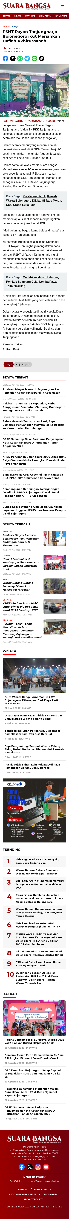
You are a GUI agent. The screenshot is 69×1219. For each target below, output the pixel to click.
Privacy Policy (33, 1199)
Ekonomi (61, 15)
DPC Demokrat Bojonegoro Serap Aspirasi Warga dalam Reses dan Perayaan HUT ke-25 (33, 1073)
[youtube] (46, 1169)
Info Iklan (41, 1189)
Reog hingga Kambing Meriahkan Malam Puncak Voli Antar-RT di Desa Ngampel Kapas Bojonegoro (39, 898)
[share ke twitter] (13, 60)
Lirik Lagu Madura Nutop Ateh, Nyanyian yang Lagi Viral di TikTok (38, 925)
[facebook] (22, 1169)
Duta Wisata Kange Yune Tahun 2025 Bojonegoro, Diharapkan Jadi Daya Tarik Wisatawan (32, 700)
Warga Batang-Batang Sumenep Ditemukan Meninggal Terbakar (18, 586)
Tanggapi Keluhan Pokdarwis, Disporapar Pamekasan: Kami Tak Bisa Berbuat (32, 732)
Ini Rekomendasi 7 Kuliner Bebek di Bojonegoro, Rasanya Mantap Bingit (39, 953)
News (17, 15)
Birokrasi (45, 15)
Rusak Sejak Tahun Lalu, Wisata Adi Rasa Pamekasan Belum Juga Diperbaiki (32, 766)
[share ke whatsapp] (20, 60)
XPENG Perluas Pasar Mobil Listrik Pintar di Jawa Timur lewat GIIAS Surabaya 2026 (20, 607)
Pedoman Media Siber (22, 1194)
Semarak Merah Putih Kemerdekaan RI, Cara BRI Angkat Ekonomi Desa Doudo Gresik (34, 1056)
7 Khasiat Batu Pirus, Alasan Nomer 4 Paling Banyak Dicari (39, 964)
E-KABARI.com (18, 1181)
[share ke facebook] (6, 60)
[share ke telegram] (27, 60)
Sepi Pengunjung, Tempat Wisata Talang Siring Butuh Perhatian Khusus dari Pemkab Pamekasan (34, 749)
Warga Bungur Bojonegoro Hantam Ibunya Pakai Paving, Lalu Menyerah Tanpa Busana (39, 912)
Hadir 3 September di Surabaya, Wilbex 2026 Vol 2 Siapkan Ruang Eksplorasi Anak (34, 1041)
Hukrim (30, 15)
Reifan (8, 48)
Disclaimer (49, 1194)
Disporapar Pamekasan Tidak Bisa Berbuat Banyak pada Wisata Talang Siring (33, 717)
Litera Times (35, 1181)
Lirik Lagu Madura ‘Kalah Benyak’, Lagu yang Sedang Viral (37, 861)
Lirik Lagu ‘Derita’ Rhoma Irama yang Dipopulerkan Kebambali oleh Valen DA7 (40, 884)
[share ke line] (35, 60)
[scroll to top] (64, 1198)
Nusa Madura (52, 1181)
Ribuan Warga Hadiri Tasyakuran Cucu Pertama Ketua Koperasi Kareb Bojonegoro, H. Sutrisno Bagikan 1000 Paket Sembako (40, 939)
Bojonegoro (23, 364)
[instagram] (38, 1169)
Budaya (14, 27)
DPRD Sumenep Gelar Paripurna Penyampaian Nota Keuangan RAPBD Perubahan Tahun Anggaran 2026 (30, 1110)
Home (6, 15)
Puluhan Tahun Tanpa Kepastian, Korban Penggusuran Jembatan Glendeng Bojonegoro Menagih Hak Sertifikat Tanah (22, 630)
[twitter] (30, 1169)
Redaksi (23, 1189)
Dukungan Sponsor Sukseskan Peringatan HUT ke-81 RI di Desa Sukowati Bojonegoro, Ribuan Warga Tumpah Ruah (37, 978)
